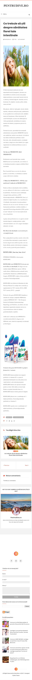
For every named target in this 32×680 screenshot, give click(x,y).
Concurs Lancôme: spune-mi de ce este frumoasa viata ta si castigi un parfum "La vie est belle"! (19, 650)
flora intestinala (18, 417)
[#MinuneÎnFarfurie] (13, 524)
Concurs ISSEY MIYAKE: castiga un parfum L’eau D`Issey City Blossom (19, 640)
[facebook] (11, 561)
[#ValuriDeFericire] (16, 524)
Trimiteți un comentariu (9, 480)
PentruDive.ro (16, 6)
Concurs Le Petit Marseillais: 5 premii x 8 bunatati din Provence (19, 623)
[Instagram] (11, 524)
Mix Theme (16, 675)
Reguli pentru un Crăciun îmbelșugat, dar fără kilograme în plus (19, 659)
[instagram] (16, 561)
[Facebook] (21, 524)
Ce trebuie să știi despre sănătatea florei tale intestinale (15, 454)
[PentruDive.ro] (18, 524)
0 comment (22, 39)
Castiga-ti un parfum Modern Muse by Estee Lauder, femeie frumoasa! (19, 632)
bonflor (9, 417)
